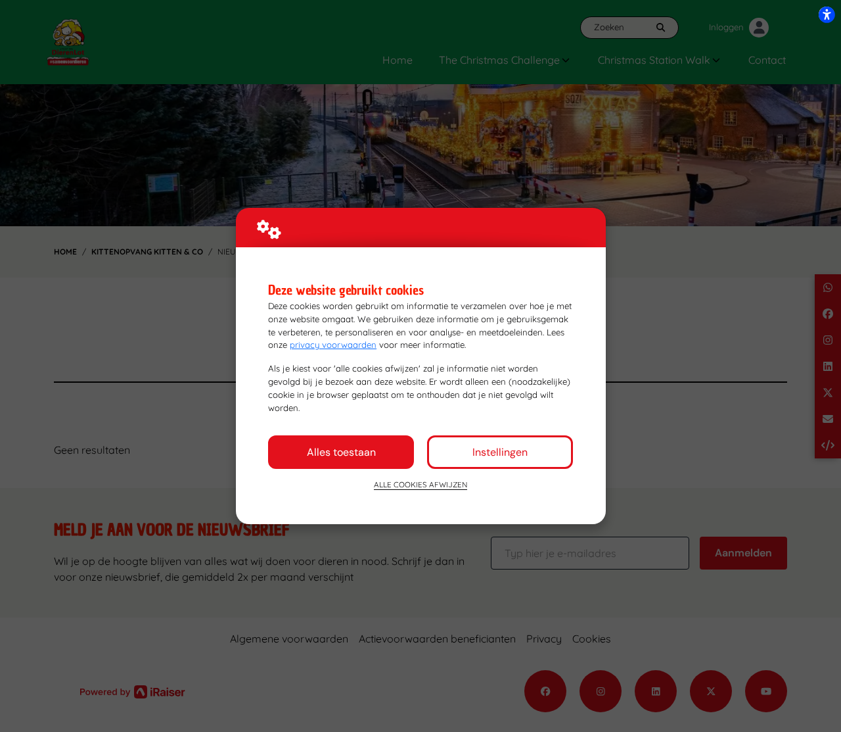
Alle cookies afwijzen (420, 484)
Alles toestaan (341, 452)
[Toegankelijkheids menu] (826, 14)
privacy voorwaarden (333, 344)
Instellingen (500, 452)
